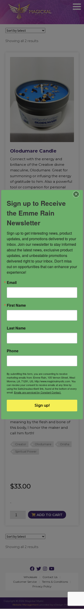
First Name (16, 305)
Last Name (16, 328)
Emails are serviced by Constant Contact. (37, 392)
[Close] (76, 194)
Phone (12, 351)
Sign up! (42, 405)
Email (12, 282)
